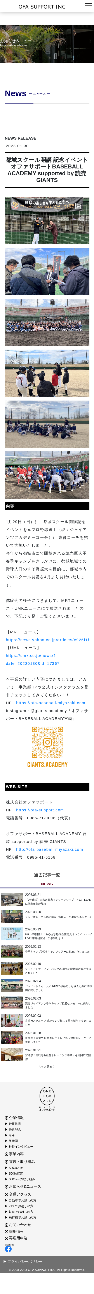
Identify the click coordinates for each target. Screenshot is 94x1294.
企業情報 (16, 1118)
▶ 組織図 (11, 1141)
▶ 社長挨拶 (13, 1124)
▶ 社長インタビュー (19, 1146)
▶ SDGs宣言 (14, 1173)
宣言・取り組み (22, 1162)
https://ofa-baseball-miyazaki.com (50, 703)
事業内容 (16, 1154)
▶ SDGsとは (14, 1168)
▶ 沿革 (10, 1135)
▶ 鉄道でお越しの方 (19, 1211)
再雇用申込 (18, 1238)
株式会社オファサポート (47, 7)
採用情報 (16, 1231)
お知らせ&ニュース (25, 1186)
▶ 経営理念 (13, 1129)
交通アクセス (20, 1194)
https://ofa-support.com (40, 810)
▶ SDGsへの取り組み (20, 1179)
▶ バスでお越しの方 (19, 1206)
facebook (46, 1249)
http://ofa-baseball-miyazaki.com (49, 849)
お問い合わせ (20, 1225)
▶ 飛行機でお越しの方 (20, 1217)
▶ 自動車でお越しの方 (20, 1200)
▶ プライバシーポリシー (22, 1261)
